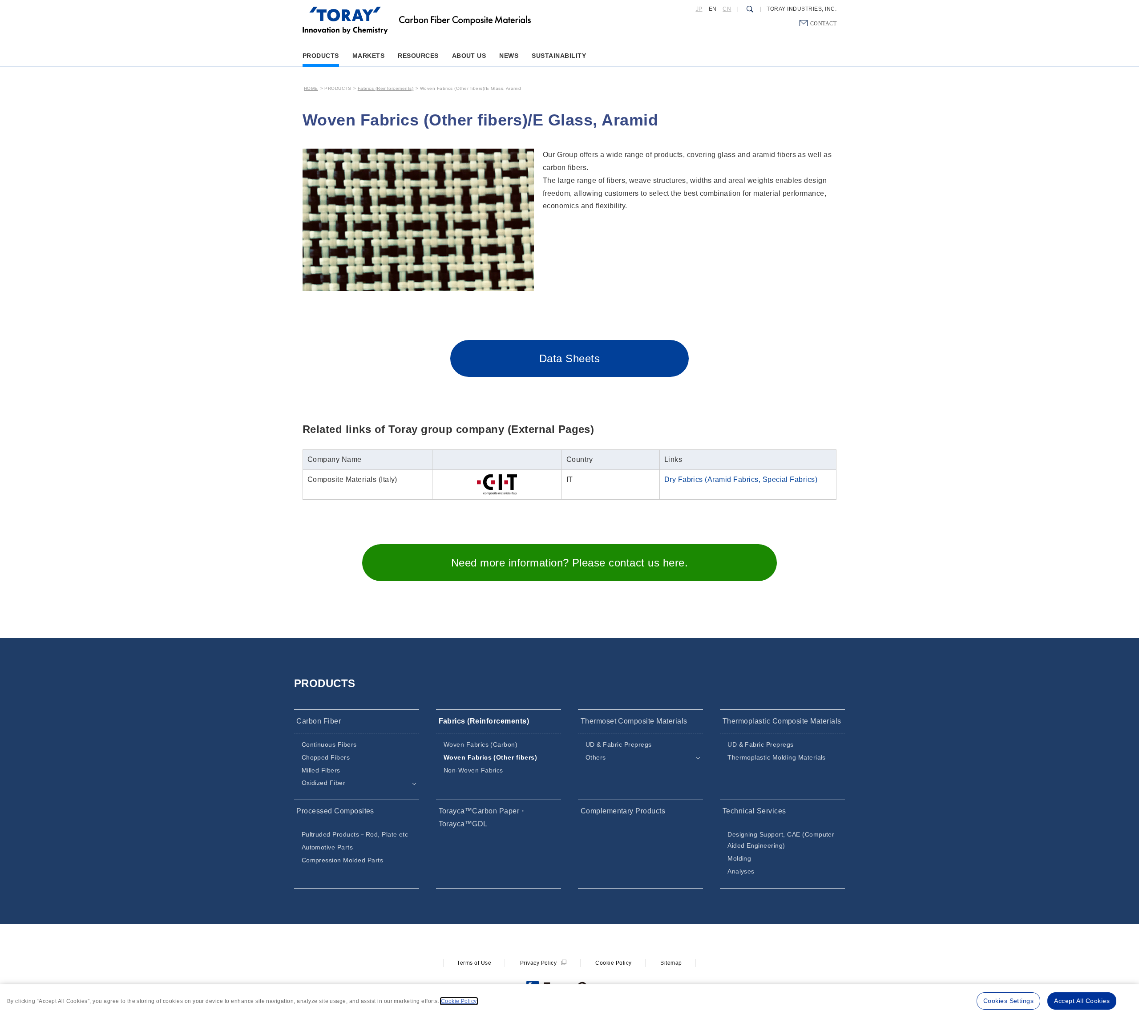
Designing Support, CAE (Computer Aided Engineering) (780, 840)
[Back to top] (345, 12)
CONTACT (823, 23)
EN (713, 9)
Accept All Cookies (1082, 1000)
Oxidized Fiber (324, 782)
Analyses (741, 871)
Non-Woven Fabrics (473, 770)
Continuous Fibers (329, 744)
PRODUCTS (321, 55)
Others (596, 757)
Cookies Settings (1008, 1000)
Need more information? (569, 563)
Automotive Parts (327, 847)
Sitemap (671, 963)
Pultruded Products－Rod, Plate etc (355, 834)
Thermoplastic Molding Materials (776, 757)
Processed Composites (335, 811)
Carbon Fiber (318, 721)
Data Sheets (569, 358)
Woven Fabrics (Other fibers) (490, 757)
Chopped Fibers (326, 757)
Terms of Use (474, 963)
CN (727, 9)
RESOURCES (418, 55)
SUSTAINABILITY (559, 55)
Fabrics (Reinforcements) (386, 88)
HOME (311, 88)
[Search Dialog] (749, 9)
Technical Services (754, 811)
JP (699, 9)
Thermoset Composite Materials (634, 721)
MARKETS (368, 55)
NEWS (508, 55)
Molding (739, 858)
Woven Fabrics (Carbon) (481, 744)
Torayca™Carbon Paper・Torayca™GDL (483, 817)
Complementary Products (623, 811)
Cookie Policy (613, 963)
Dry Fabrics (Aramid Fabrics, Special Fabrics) (741, 479)
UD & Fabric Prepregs (619, 744)
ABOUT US (469, 55)
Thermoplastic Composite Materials (782, 721)
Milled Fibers (321, 770)
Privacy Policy (538, 963)
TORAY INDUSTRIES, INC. (801, 9)
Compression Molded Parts (343, 860)
